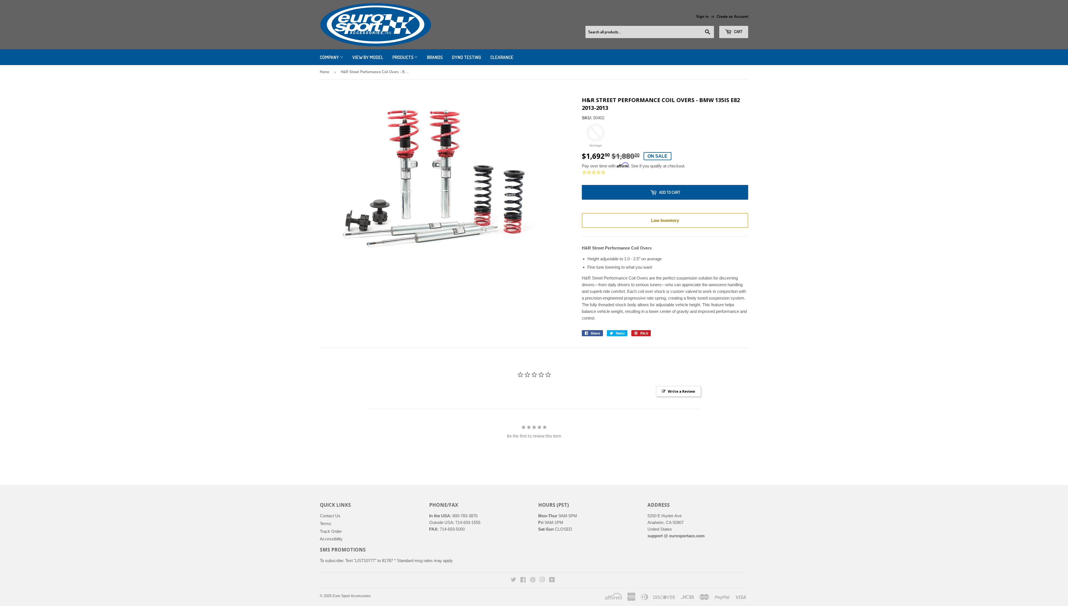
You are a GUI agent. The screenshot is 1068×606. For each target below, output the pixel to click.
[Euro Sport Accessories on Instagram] (542, 580)
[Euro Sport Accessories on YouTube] (552, 580)
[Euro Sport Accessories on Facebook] (523, 580)
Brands (435, 57)
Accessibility (331, 538)
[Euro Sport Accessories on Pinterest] (533, 580)
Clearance (501, 57)
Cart (738, 31)
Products (403, 57)
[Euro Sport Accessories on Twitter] (513, 580)
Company (330, 57)
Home (324, 72)
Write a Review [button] (681, 391)
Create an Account (732, 16)
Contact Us (330, 515)
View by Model (367, 57)
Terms (325, 523)
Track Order (331, 531)
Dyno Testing (466, 57)
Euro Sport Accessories (352, 596)
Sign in (702, 16)
